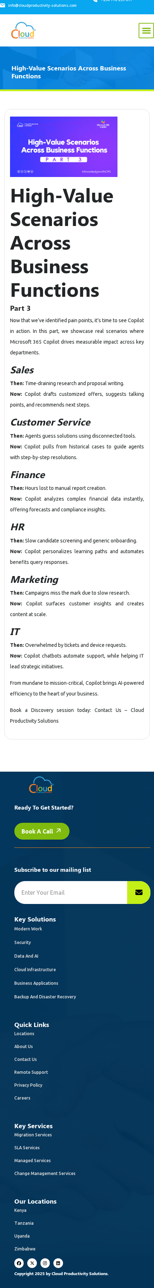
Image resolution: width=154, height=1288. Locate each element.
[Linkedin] (58, 1263)
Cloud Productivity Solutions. (80, 1273)
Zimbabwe (24, 1249)
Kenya (20, 1210)
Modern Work (28, 928)
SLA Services (27, 1147)
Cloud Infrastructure (35, 969)
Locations (24, 1033)
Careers (22, 1098)
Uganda (22, 1236)
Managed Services (32, 1160)
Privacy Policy (28, 1085)
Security (22, 942)
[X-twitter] (32, 1263)
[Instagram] (45, 1263)
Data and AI (26, 956)
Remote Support (31, 1072)
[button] (146, 30)
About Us (23, 1046)
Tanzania (24, 1223)
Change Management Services (45, 1173)
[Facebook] (19, 1263)
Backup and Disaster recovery (45, 996)
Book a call (37, 831)
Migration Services (33, 1134)
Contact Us (25, 1059)
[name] (138, 892)
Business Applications (36, 983)
